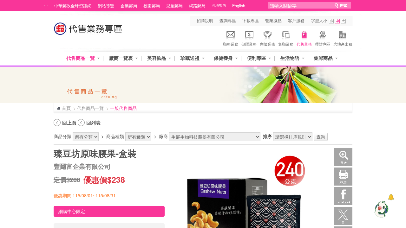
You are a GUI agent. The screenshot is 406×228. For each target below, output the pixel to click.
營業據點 (273, 20)
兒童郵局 (174, 6)
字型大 (343, 21)
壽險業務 (267, 44)
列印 (343, 177)
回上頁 (69, 122)
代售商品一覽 (80, 58)
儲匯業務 (249, 44)
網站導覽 (106, 6)
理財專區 (322, 44)
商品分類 (62, 136)
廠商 (163, 136)
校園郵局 (151, 6)
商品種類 (115, 136)
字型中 (337, 21)
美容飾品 (156, 58)
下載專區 (250, 20)
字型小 (331, 21)
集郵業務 (285, 44)
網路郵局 (197, 6)
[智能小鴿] (380, 209)
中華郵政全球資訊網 (72, 6)
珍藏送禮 (190, 58)
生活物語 (289, 58)
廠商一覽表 (121, 58)
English (238, 6)
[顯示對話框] (391, 197)
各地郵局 (219, 5)
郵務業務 (230, 44)
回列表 (93, 122)
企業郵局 (129, 6)
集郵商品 (323, 58)
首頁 (66, 108)
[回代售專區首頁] (88, 31)
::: (46, 6)
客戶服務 (296, 20)
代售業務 (304, 44)
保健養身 (223, 58)
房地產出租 (342, 44)
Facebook (343, 196)
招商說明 (205, 20)
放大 (343, 157)
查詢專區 (227, 20)
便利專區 (256, 58)
